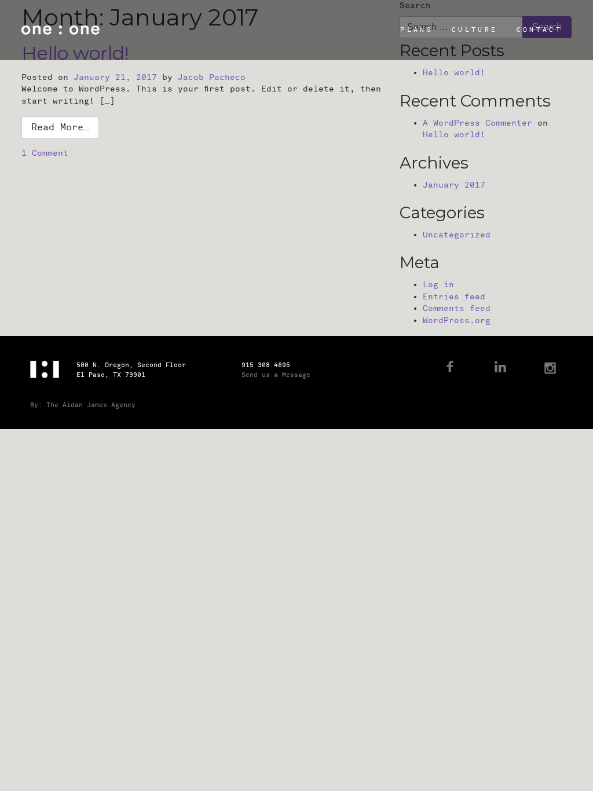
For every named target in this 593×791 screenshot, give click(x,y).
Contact (539, 30)
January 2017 (454, 185)
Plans (416, 30)
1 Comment (44, 153)
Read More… (60, 127)
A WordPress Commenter (477, 123)
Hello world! (454, 73)
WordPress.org (456, 320)
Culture (474, 30)
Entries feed (454, 297)
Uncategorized (456, 235)
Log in (438, 285)
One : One (60, 30)
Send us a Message (275, 375)
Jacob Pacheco (212, 77)
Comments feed (456, 308)
